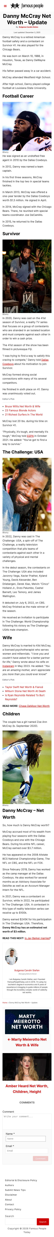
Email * (10, 1146)
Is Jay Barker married (37, 938)
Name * (10, 1133)
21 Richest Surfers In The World (23, 414)
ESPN (30, 435)
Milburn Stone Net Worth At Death (25, 691)
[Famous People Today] (27, 5)
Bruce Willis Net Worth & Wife (22, 406)
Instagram (8, 666)
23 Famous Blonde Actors (20, 410)
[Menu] (5, 6)
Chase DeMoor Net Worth (34, 705)
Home (5, 1003)
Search (9, 1216)
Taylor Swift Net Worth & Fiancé (24, 687)
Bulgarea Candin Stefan (28, 27)
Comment (8, 1111)
